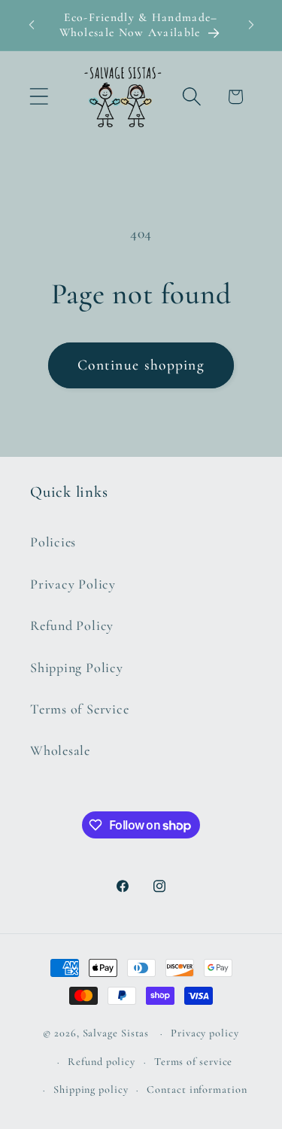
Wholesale (60, 750)
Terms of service (193, 1061)
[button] (38, 96)
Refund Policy (72, 625)
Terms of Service (79, 709)
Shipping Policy (76, 667)
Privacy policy (205, 1033)
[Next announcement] (251, 24)
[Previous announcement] (31, 24)
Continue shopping (141, 365)
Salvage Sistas (116, 1033)
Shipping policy (91, 1089)
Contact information (197, 1089)
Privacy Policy (73, 584)
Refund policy (101, 1061)
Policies (53, 542)
